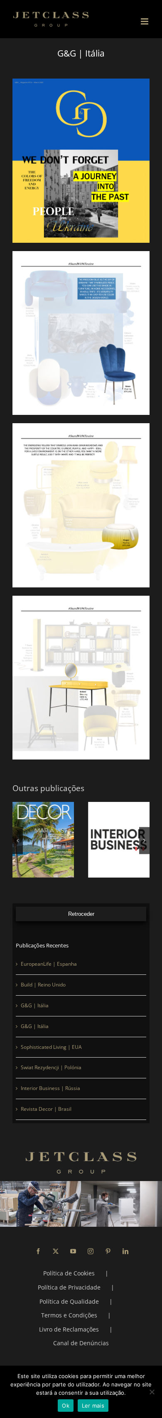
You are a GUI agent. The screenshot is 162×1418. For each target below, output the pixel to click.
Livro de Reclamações (69, 1329)
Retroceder (81, 914)
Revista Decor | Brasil (46, 1108)
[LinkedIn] (125, 1251)
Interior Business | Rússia (50, 1088)
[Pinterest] (108, 1251)
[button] (17, 840)
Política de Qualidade (69, 1301)
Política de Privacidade (69, 1287)
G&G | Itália (35, 1005)
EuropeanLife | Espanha (49, 963)
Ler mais (93, 1405)
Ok (65, 1405)
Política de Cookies (69, 1273)
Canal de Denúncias (81, 1343)
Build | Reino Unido (43, 984)
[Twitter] (55, 1251)
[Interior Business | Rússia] (119, 840)
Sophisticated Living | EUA (51, 1047)
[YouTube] (73, 1251)
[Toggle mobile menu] (145, 21)
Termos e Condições (69, 1315)
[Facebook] (38, 1251)
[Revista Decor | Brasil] (43, 840)
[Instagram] (90, 1251)
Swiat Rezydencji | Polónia (51, 1067)
